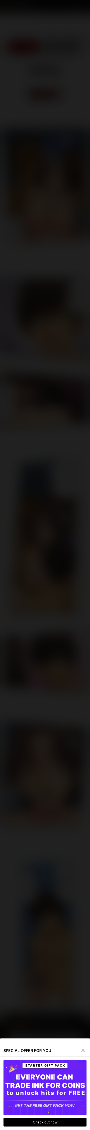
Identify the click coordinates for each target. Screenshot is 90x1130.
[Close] (83, 1050)
